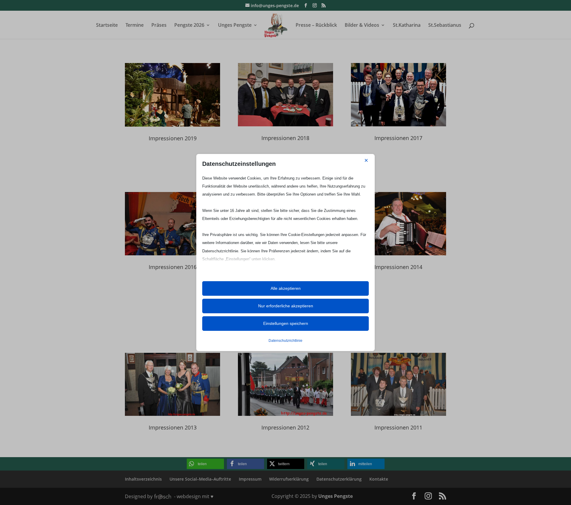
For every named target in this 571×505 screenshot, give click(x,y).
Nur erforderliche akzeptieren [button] (285, 305)
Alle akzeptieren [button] (286, 288)
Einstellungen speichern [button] (285, 323)
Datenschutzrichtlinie (285, 341)
